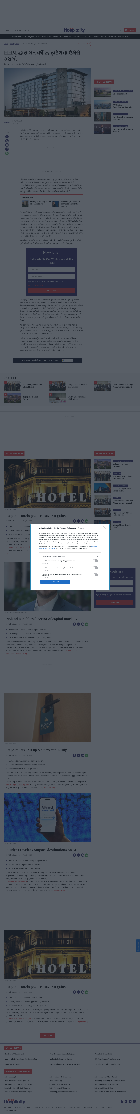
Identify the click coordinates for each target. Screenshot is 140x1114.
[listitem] (70, 556)
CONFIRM (55, 582)
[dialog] (70, 557)
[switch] (95, 560)
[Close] (105, 528)
